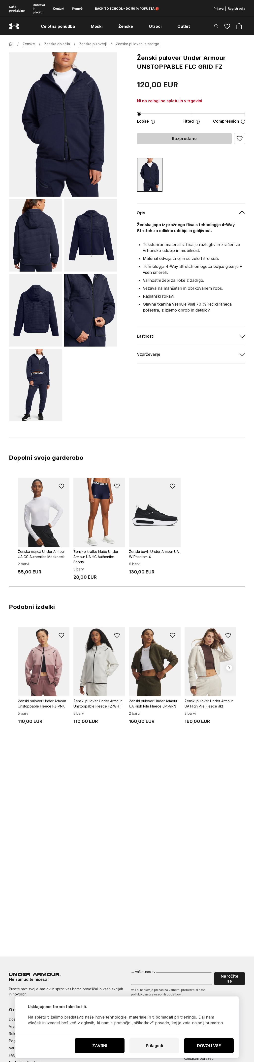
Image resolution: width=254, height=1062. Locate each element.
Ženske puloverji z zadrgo (137, 44)
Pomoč (77, 8)
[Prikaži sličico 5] (35, 385)
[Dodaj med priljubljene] (61, 486)
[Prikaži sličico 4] (90, 310)
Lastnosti (145, 336)
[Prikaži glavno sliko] (63, 124)
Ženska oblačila (57, 44)
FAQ (12, 1055)
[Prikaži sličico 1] (35, 235)
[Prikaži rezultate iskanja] (216, 26)
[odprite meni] (79, 26)
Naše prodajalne (17, 8)
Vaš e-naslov (145, 972)
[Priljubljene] (227, 26)
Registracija (236, 8)
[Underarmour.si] (14, 26)
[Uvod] (11, 44)
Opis (141, 212)
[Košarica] (239, 26)
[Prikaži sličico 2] (90, 235)
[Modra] (149, 175)
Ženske (29, 44)
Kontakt (58, 8)
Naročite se (230, 979)
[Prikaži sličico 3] (35, 310)
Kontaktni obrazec (199, 1058)
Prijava (218, 8)
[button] (239, 138)
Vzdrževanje (148, 354)
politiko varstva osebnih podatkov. (156, 994)
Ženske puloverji (93, 44)
